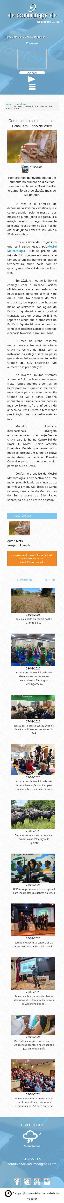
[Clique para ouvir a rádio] (32, 79)
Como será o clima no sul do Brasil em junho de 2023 (29, 107)
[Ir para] (32, 146)
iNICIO (9, 104)
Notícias (21, 104)
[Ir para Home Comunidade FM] (32, 11)
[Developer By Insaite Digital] (8, 1193)
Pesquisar (32, 43)
